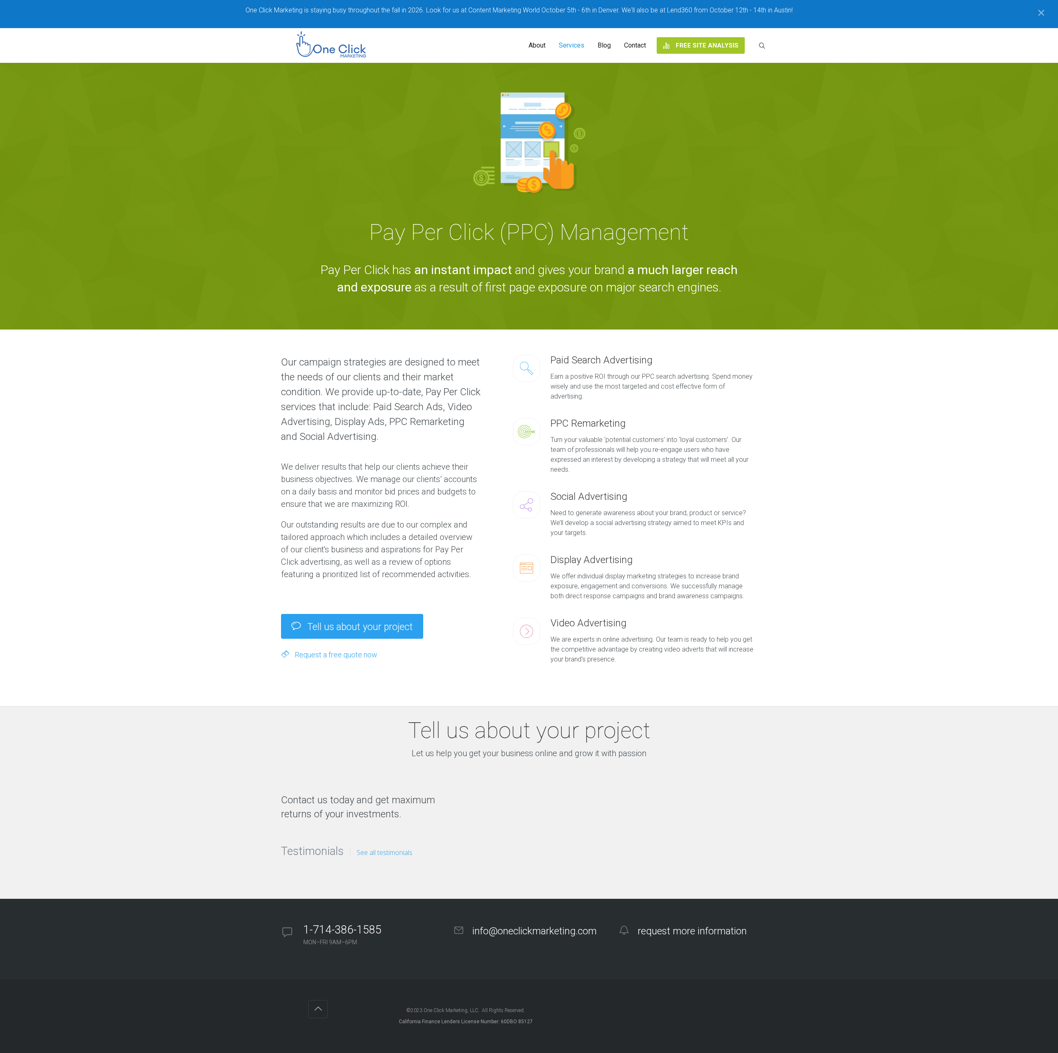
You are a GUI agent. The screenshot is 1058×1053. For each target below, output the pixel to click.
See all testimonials (384, 852)
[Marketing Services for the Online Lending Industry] (332, 45)
